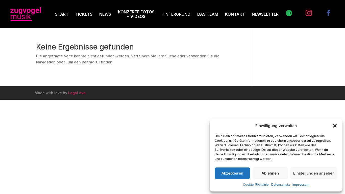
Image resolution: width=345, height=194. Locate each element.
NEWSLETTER (265, 14)
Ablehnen (270, 173)
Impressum (300, 184)
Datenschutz (280, 184)
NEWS (105, 14)
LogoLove (77, 93)
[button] (334, 125)
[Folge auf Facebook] (326, 13)
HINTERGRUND (175, 14)
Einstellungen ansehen (314, 173)
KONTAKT (235, 14)
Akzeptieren (232, 173)
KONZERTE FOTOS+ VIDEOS (136, 14)
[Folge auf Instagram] (306, 13)
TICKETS (83, 14)
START (61, 14)
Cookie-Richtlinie (256, 184)
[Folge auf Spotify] (286, 13)
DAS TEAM (207, 14)
